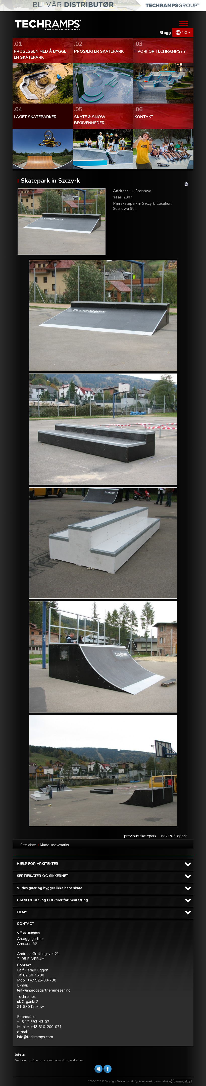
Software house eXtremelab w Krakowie (180, 1081)
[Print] (186, 184)
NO (184, 32)
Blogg (165, 32)
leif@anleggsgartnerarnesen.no (44, 990)
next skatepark (174, 835)
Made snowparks (54, 844)
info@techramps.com (35, 1036)
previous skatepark (140, 835)
